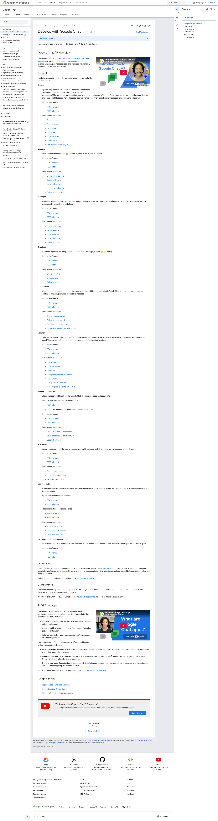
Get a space (51, 128)
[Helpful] (145, 26)
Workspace (22, 2)
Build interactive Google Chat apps (56, 689)
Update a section (53, 366)
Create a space (53, 120)
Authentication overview (84, 578)
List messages (53, 234)
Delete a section (53, 370)
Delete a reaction (53, 282)
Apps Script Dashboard (88, 787)
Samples (53, 15)
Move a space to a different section (61, 387)
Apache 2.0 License (143, 740)
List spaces (51, 132)
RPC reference (53, 107)
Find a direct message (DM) (58, 145)
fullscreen (210, 9)
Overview (6, 15)
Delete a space (53, 140)
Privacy (42, 816)
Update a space (53, 136)
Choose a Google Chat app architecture (90, 670)
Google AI (114, 807)
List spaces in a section (56, 383)
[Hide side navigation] (27, 817)
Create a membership (55, 176)
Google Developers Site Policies (53, 743)
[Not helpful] (148, 26)
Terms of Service (39, 798)
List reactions (52, 278)
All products (63, 3)
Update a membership (55, 188)
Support (63, 15)
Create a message (54, 226)
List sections (52, 379)
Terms (35, 816)
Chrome (72, 807)
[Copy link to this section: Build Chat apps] (59, 605)
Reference (28, 15)
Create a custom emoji (56, 316)
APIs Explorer (85, 794)
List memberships (54, 184)
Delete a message (54, 243)
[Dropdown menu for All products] (71, 2)
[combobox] (178, 3)
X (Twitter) (131, 790)
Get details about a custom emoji (60, 324)
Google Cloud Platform (98, 807)
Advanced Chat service (86, 597)
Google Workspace (51, 26)
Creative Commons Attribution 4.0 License (95, 740)
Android (61, 807)
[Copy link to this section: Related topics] (58, 679)
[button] (15, 37)
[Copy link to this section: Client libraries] (55, 585)
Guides (17, 15)
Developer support (39, 794)
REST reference (53, 111)
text (58, 201)
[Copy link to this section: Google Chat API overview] (73, 52)
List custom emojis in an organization (61, 328)
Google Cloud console (87, 790)
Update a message (54, 238)
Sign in (212, 3)
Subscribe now (137, 713)
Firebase (82, 807)
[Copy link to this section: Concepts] (50, 73)
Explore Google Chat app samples (55, 685)
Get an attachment (54, 440)
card (65, 201)
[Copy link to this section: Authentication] (55, 563)
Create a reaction (53, 274)
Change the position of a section (60, 375)
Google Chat (50, 3)
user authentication (110, 568)
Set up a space (53, 124)
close (214, 9)
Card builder (75, 15)
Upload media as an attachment (59, 432)
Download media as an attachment (60, 436)
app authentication (60, 571)
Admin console (85, 783)
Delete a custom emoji (56, 320)
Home (38, 3)
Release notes (38, 790)
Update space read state (56, 475)
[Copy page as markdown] (91, 32)
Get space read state (55, 471)
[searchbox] (15, 22)
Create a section (53, 362)
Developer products (40, 787)
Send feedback (142, 32)
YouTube (130, 794)
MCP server (41, 15)
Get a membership (54, 180)
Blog (128, 783)
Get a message (53, 230)
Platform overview (40, 783)
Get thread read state (55, 479)
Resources (80, 3)
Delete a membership (55, 192)
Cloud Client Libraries (128, 590)
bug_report (207, 9)
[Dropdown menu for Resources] (87, 2)
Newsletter (131, 787)
